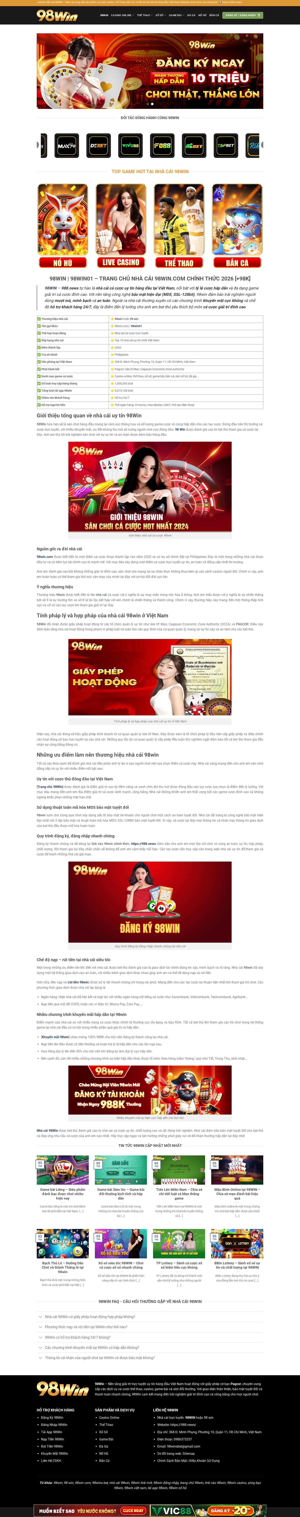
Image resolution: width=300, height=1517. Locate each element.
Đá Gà (191, 15)
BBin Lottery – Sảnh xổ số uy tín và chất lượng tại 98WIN (237, 1265)
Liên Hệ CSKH (51, 1461)
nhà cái (101, 595)
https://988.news (143, 844)
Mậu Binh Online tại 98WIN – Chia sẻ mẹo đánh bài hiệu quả (237, 1194)
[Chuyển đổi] (41, 1317)
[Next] (253, 71)
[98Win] (57, 15)
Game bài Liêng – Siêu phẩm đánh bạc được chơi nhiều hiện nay (62, 1194)
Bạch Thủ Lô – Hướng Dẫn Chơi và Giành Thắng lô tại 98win (63, 1267)
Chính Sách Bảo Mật (172, 1461)
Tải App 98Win (51, 1432)
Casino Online (121, 15)
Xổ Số (159, 15)
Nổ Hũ (202, 15)
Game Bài (175, 15)
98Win (104, 15)
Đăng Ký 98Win (52, 1418)
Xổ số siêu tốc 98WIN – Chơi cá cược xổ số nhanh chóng (120, 1265)
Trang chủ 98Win (50, 787)
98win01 (136, 326)
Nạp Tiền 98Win (52, 1439)
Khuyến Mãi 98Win (54, 1454)
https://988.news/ (183, 1425)
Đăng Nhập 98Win (54, 1425)
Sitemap (189, 1454)
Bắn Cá (214, 15)
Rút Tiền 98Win (52, 1446)
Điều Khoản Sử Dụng (204, 1461)
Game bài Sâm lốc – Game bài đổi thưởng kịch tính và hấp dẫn (120, 1194)
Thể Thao (143, 15)
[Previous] (46, 71)
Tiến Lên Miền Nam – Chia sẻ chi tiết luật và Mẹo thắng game (179, 1194)
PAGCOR (242, 624)
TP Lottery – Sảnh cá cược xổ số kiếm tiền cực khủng (179, 1265)
